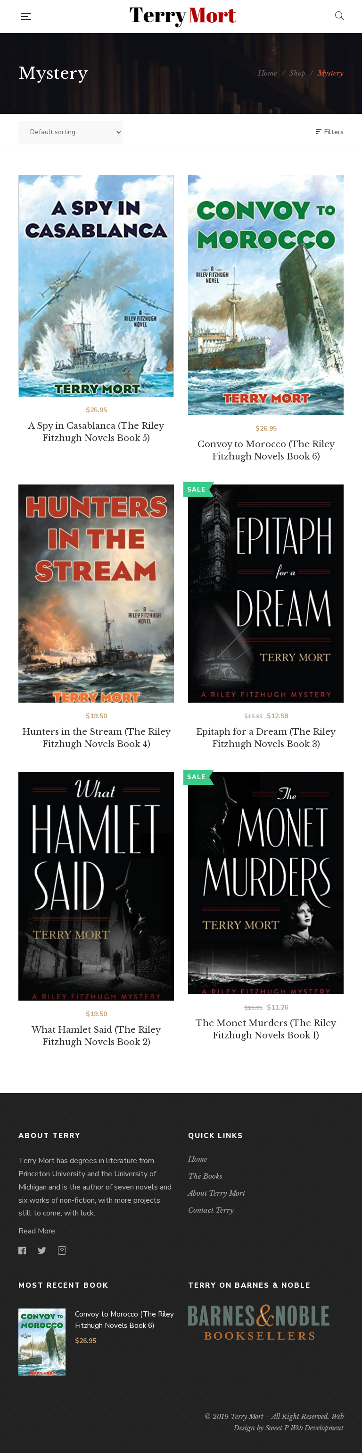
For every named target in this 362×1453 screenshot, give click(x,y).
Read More (36, 1231)
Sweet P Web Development (304, 1428)
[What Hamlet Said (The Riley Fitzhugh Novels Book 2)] (96, 886)
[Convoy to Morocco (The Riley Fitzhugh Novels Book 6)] (266, 295)
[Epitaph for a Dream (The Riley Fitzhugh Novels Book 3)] (266, 593)
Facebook (22, 1250)
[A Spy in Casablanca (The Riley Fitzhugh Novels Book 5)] (96, 286)
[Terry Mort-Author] (182, 16)
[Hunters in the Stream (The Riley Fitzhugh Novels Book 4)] (96, 593)
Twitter (42, 1250)
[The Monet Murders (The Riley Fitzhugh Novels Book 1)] (266, 883)
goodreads (62, 1250)
